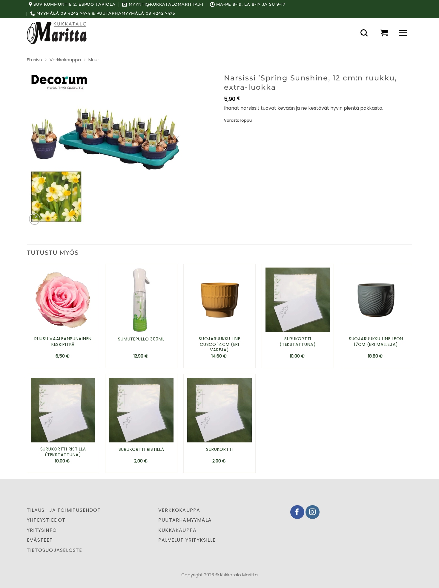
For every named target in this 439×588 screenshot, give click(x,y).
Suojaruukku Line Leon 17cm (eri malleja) (376, 341)
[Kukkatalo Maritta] (57, 32)
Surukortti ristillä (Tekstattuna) (63, 451)
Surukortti (219, 449)
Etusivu (34, 59)
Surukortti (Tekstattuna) (298, 341)
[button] (364, 32)
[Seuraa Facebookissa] (297, 512)
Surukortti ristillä (141, 449)
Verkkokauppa (65, 59)
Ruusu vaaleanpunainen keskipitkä (63, 341)
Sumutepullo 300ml (141, 339)
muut (93, 59)
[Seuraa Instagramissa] (313, 512)
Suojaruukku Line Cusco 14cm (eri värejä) (219, 344)
